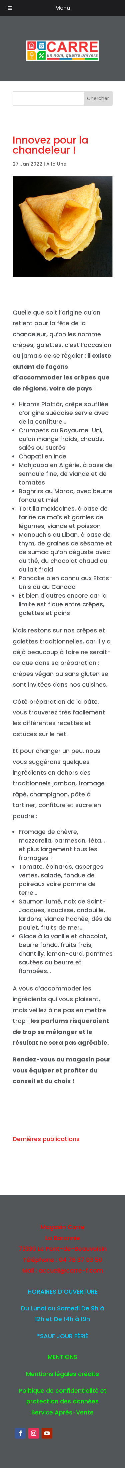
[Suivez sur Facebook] (20, 1433)
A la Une (56, 164)
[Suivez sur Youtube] (47, 1433)
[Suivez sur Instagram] (33, 1433)
